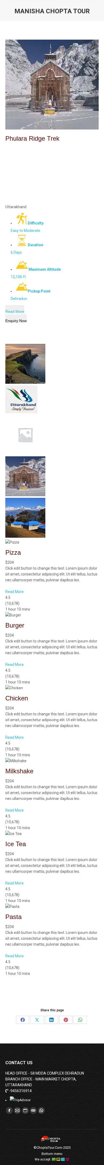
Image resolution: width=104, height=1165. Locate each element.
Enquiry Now (16, 321)
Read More (14, 311)
